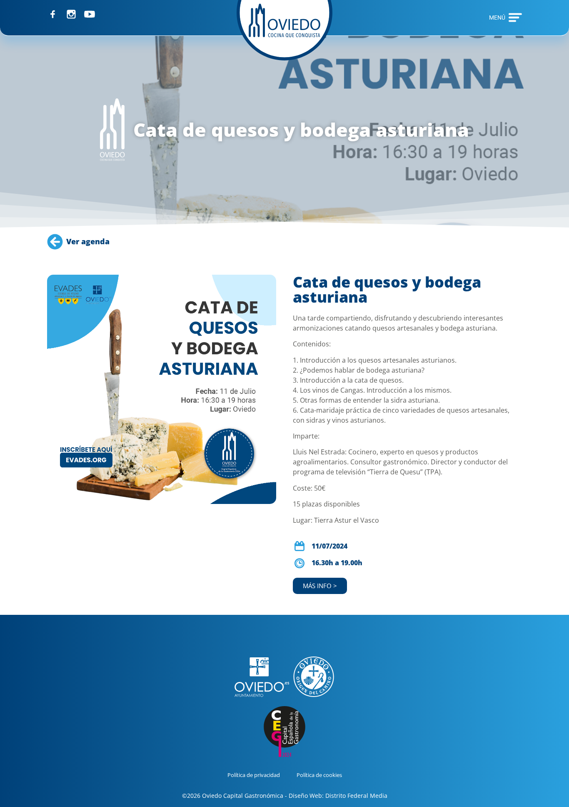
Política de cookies (319, 775)
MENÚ (497, 17)
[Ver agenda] (55, 242)
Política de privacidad (253, 775)
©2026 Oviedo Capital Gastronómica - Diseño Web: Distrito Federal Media (284, 795)
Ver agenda (88, 241)
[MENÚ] (515, 17)
